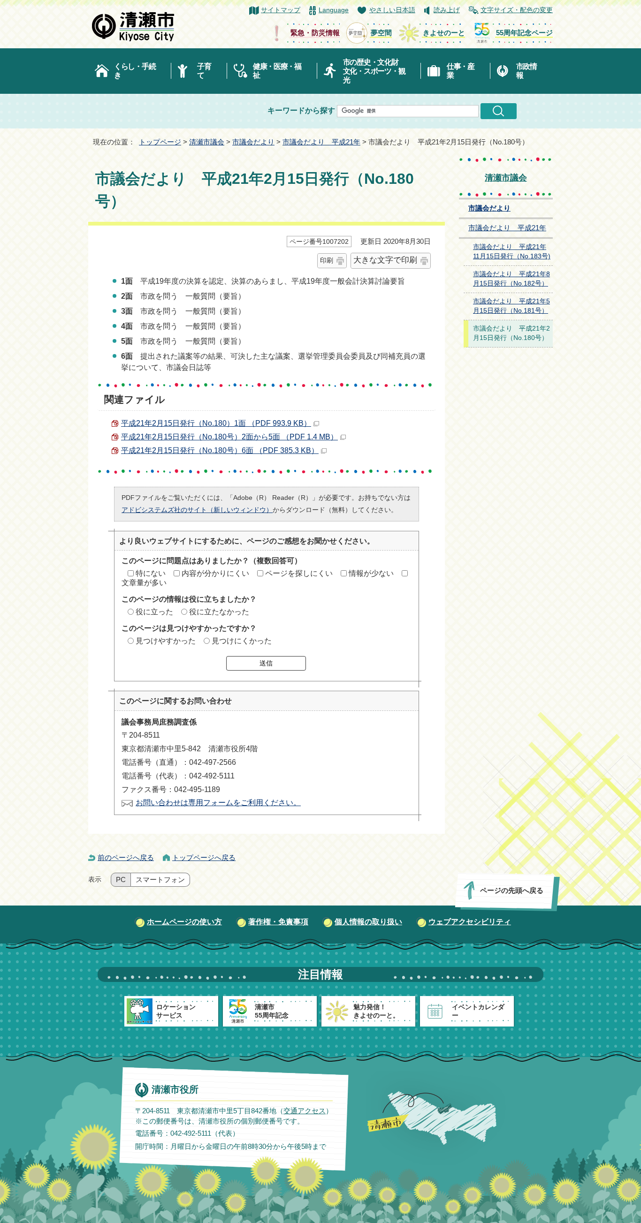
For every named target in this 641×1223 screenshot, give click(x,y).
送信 (266, 663)
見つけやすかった (166, 641)
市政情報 (526, 70)
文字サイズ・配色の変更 (517, 10)
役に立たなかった (219, 612)
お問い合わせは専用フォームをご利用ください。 (218, 803)
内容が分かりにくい (215, 573)
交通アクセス (304, 1111)
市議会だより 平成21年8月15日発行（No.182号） (511, 279)
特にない (151, 573)
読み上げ (447, 10)
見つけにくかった (242, 641)
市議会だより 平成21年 (321, 142)
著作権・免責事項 (278, 922)
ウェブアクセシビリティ (469, 922)
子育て (204, 70)
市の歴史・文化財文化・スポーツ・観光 (374, 71)
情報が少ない (371, 573)
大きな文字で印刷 (385, 260)
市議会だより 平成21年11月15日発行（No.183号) (511, 251)
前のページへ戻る (126, 857)
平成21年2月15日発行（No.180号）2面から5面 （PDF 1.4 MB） (229, 437)
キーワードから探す (301, 110)
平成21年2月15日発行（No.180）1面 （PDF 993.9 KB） (216, 423)
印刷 (326, 260)
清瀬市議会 (206, 142)
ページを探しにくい (299, 573)
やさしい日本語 (392, 10)
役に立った (154, 612)
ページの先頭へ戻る (511, 890)
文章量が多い (144, 583)
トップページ (160, 142)
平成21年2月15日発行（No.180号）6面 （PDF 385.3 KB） (220, 450)
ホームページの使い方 (184, 922)
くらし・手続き (134, 70)
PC (121, 879)
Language (334, 10)
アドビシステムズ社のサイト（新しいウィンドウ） (197, 509)
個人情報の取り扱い (368, 922)
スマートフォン (160, 879)
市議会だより (253, 142)
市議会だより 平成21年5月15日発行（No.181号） (511, 306)
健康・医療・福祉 (277, 70)
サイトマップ (280, 10)
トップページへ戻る (204, 857)
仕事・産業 (460, 70)
